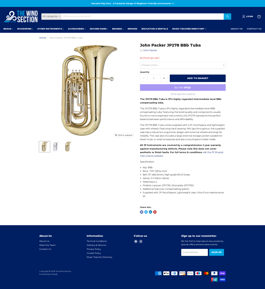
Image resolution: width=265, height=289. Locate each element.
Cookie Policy (94, 253)
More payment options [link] (183, 94)
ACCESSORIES (76, 28)
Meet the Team (47, 245)
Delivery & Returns (96, 245)
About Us (237, 28)
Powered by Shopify (48, 274)
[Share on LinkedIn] (150, 212)
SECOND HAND (98, 28)
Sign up (216, 252)
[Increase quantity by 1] (164, 78)
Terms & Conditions (97, 241)
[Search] (227, 16)
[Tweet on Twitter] (146, 212)
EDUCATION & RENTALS (154, 28)
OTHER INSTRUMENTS (50, 28)
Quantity (144, 72)
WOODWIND (24, 28)
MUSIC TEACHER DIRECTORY (188, 28)
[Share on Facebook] (141, 212)
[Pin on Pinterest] (155, 212)
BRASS (7, 28)
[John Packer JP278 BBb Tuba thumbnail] (44, 146)
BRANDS (117, 28)
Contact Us (254, 28)
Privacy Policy (94, 249)
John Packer (150, 50)
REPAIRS (132, 28)
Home (42, 38)
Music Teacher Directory (99, 257)
